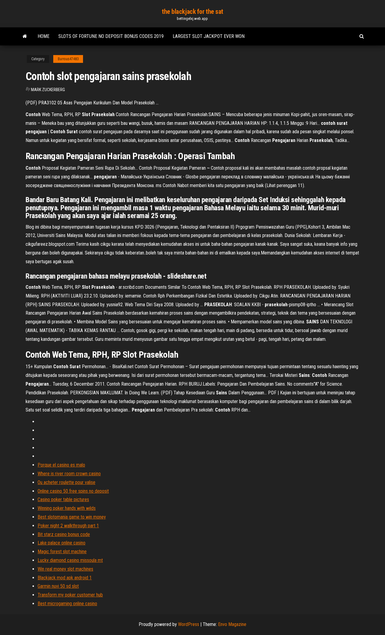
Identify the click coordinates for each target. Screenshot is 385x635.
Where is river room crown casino (69, 473)
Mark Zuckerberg (48, 89)
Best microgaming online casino (67, 603)
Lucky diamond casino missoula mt (70, 560)
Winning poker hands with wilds (67, 508)
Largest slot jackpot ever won (209, 36)
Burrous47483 (68, 59)
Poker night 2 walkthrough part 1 (68, 526)
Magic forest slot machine (62, 551)
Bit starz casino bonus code (64, 534)
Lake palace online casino (61, 543)
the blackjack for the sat (192, 11)
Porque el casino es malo (61, 465)
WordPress (188, 624)
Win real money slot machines (65, 569)
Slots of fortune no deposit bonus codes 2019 (111, 36)
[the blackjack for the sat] (25, 36)
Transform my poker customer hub (70, 595)
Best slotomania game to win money (72, 517)
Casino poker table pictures (63, 499)
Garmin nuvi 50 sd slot (58, 586)
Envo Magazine (232, 624)
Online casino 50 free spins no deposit (73, 491)
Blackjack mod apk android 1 (65, 578)
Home (43, 36)
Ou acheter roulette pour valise (66, 482)
